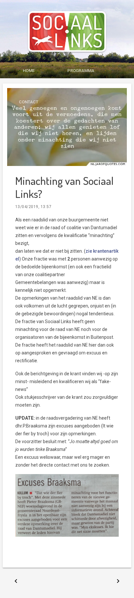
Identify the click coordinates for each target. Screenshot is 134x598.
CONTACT (28, 101)
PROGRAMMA (80, 70)
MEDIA (28, 86)
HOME (28, 70)
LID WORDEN (80, 86)
